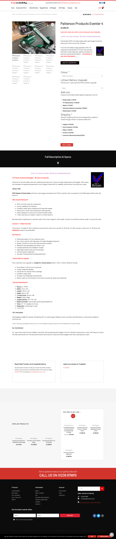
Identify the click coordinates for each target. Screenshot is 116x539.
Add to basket (66, 145)
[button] (52, 24)
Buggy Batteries (44, 8)
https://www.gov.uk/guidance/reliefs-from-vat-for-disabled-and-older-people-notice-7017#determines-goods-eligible (46, 323)
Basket (68, 105)
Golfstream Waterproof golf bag (75, 108)
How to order (39, 493)
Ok (92, 536)
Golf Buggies (53, 8)
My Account (62, 491)
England (68, 124)
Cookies (37, 502)
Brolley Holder (69, 100)
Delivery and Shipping (42, 497)
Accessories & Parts (21, 8)
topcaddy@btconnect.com (37, 372)
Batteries (15, 493)
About (37, 491)
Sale (76, 8)
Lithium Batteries (33, 8)
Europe (68, 132)
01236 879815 (63, 2)
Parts (14, 499)
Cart (60, 493)
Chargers (70, 8)
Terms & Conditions (41, 499)
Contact (38, 504)
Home (12, 8)
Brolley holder (69, 111)
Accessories (16, 491)
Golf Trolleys (62, 8)
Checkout (62, 495)
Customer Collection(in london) (73, 135)
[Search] (102, 489)
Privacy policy (104, 536)
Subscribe (70, 515)
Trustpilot (66, 367)
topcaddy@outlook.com (74, 2)
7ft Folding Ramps (71, 102)
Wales (67, 130)
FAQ (36, 495)
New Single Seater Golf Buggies (31, 14)
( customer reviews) (97, 14)
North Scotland (70, 127)
